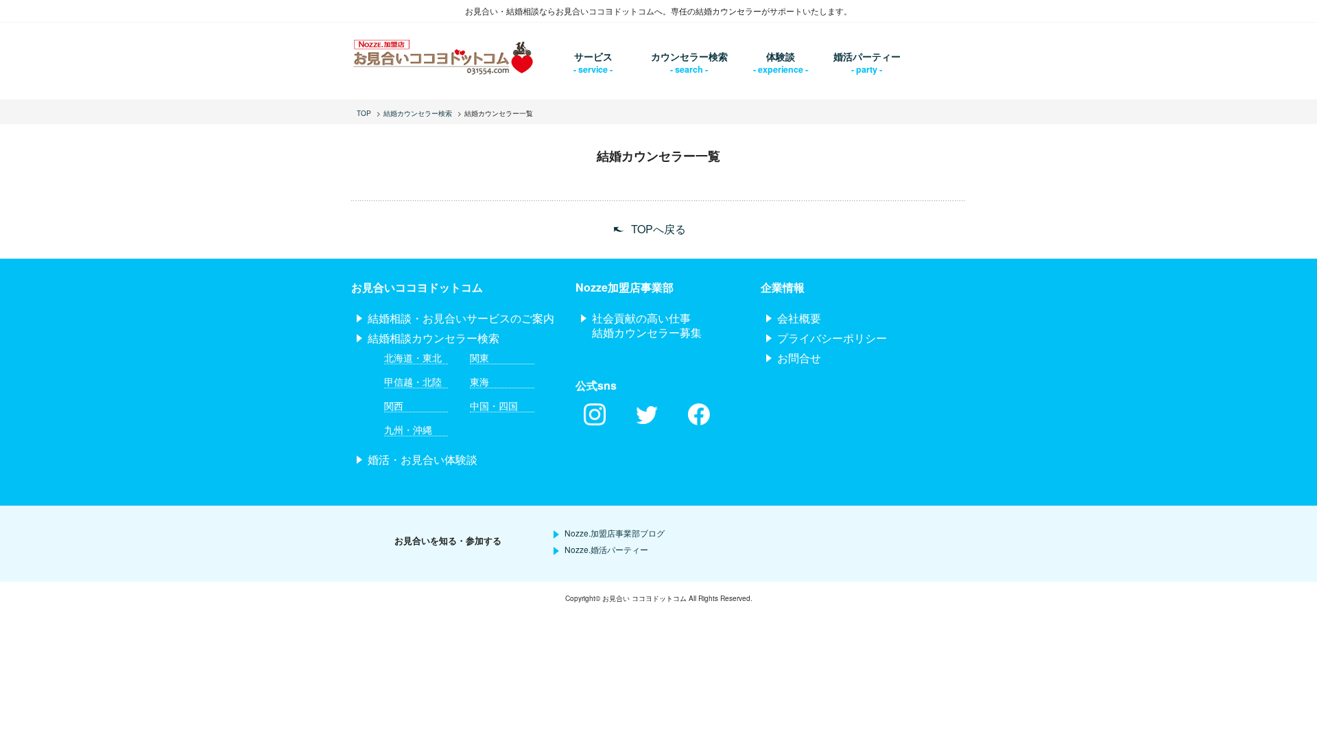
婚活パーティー (867, 56)
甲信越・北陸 (413, 381)
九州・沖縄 (408, 429)
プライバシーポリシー (832, 338)
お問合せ (799, 358)
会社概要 (799, 318)
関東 (479, 357)
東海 (479, 381)
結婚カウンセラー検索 (417, 113)
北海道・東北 (413, 357)
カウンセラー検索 (689, 56)
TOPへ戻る (658, 229)
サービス (593, 56)
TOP (364, 113)
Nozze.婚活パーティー (606, 549)
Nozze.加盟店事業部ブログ (615, 533)
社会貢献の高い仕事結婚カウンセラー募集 (647, 325)
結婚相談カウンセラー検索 (433, 338)
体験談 (780, 56)
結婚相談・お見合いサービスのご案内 (461, 318)
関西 (393, 405)
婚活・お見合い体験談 (422, 459)
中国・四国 (494, 405)
